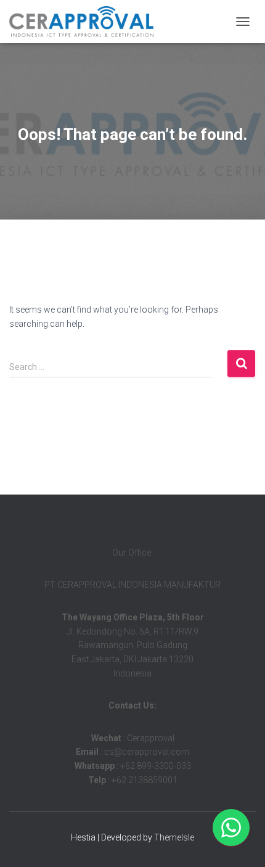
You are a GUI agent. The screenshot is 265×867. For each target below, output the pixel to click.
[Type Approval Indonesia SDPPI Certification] (86, 21)
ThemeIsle (174, 837)
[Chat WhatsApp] (231, 827)
